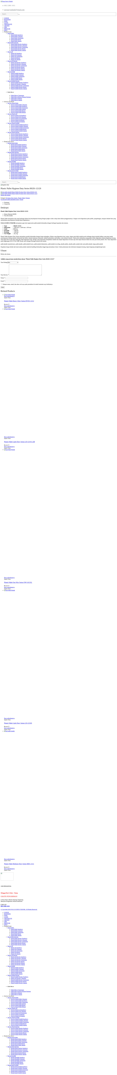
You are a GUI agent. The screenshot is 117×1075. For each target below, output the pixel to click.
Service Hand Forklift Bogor (18, 129)
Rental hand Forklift (13, 170)
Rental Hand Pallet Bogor (18, 149)
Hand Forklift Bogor (16, 78)
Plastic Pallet (21, 198)
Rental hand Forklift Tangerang (19, 175)
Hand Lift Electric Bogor (17, 67)
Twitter (8, 199)
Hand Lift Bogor (15, 58)
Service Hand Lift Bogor (17, 120)
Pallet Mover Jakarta (16, 100)
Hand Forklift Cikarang (17, 75)
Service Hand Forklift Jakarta (19, 131)
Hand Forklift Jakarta (16, 79)
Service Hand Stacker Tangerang (20, 137)
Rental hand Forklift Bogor (18, 177)
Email (21, 199)
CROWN (6, 25)
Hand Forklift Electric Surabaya (19, 82)
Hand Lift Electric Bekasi (18, 68)
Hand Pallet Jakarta (16, 41)
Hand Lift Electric (12, 61)
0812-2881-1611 (5, 906)
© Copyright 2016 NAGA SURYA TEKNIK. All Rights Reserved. (19, 909)
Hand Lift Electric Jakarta (18, 70)
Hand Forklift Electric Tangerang (20, 85)
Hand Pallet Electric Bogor (18, 48)
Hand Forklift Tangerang (17, 76)
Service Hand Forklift (13, 123)
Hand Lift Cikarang (16, 55)
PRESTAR (7, 29)
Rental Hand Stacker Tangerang (19, 157)
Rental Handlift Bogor (17, 167)
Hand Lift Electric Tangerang (19, 65)
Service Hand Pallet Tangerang (19, 108)
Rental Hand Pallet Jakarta (18, 150)
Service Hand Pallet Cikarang (19, 104)
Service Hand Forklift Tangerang (20, 127)
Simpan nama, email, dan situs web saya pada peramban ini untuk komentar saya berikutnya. (28, 284)
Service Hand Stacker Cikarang (19, 135)
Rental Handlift (12, 161)
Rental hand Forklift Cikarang (19, 174)
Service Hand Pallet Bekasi (18, 112)
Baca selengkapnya (9, 296)
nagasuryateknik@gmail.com (14, 10)
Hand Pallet (11, 33)
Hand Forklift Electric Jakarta (19, 88)
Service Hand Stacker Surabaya (19, 134)
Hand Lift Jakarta (15, 59)
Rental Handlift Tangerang (18, 166)
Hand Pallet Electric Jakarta (18, 50)
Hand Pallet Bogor (16, 39)
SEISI (5, 21)
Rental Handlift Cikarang (18, 164)
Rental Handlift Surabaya (18, 163)
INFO (5, 30)
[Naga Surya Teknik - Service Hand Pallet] (7, 1)
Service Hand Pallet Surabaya (19, 106)
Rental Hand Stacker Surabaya (19, 154)
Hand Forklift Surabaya (17, 73)
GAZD (6, 22)
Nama (3, 278)
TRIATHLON (8, 24)
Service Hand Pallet (13, 103)
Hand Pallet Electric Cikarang (19, 45)
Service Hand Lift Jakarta (18, 121)
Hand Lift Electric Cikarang (18, 64)
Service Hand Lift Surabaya (18, 115)
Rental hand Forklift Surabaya (19, 172)
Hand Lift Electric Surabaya (18, 62)
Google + (17, 199)
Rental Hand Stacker (13, 152)
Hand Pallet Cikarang (17, 36)
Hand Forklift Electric (13, 81)
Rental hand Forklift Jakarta (18, 178)
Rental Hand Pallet (13, 143)
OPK (5, 27)
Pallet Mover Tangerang (17, 95)
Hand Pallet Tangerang (17, 38)
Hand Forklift (11, 72)
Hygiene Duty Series (11, 198)
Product (28, 198)
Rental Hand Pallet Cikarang (18, 146)
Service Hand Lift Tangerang (19, 118)
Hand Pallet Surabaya (17, 35)
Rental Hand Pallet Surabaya (19, 144)
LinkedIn (12, 199)
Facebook (3, 199)
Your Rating (4, 262)
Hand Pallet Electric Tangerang (19, 47)
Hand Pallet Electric (13, 42)
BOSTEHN (7, 19)
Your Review (5, 275)
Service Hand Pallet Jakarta (18, 109)
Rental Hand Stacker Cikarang (19, 155)
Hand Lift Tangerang (16, 56)
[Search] (19, 14)
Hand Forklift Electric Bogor (19, 87)
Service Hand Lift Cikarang (18, 117)
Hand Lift (10, 52)
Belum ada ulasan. (6, 195)
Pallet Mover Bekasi (16, 98)
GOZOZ (6, 18)
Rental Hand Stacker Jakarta (18, 160)
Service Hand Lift (12, 114)
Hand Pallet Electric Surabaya (19, 44)
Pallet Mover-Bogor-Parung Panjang (21, 97)
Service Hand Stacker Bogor (18, 138)
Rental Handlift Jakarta (17, 169)
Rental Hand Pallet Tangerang (19, 147)
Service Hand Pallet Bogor (18, 111)
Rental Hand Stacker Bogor (18, 158)
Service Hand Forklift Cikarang (19, 126)
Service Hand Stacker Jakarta (19, 140)
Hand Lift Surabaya (16, 53)
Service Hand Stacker (13, 132)
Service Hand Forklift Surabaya (19, 124)
